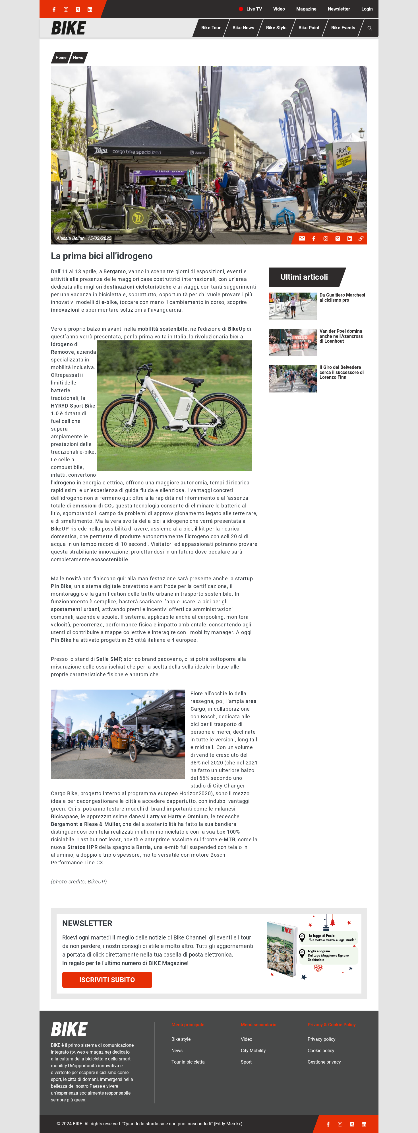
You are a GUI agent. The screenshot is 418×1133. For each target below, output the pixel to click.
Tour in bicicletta (188, 1062)
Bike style (181, 1039)
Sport (246, 1062)
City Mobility (253, 1050)
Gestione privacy (324, 1062)
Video (279, 9)
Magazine (306, 9)
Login (367, 9)
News (78, 57)
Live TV (254, 9)
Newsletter (339, 9)
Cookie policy (321, 1050)
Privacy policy (322, 1039)
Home (61, 57)
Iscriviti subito (107, 980)
